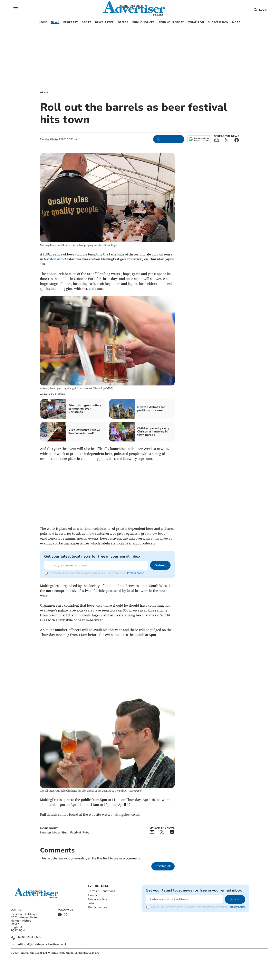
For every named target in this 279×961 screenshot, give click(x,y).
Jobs (91, 903)
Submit (160, 565)
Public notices (97, 907)
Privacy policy (97, 899)
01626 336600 (31, 937)
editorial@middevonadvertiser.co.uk (42, 944)
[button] (15, 9)
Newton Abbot (55, 259)
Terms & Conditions (101, 891)
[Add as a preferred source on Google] (199, 139)
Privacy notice (135, 573)
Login (263, 9)
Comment (163, 866)
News (44, 92)
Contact (93, 895)
